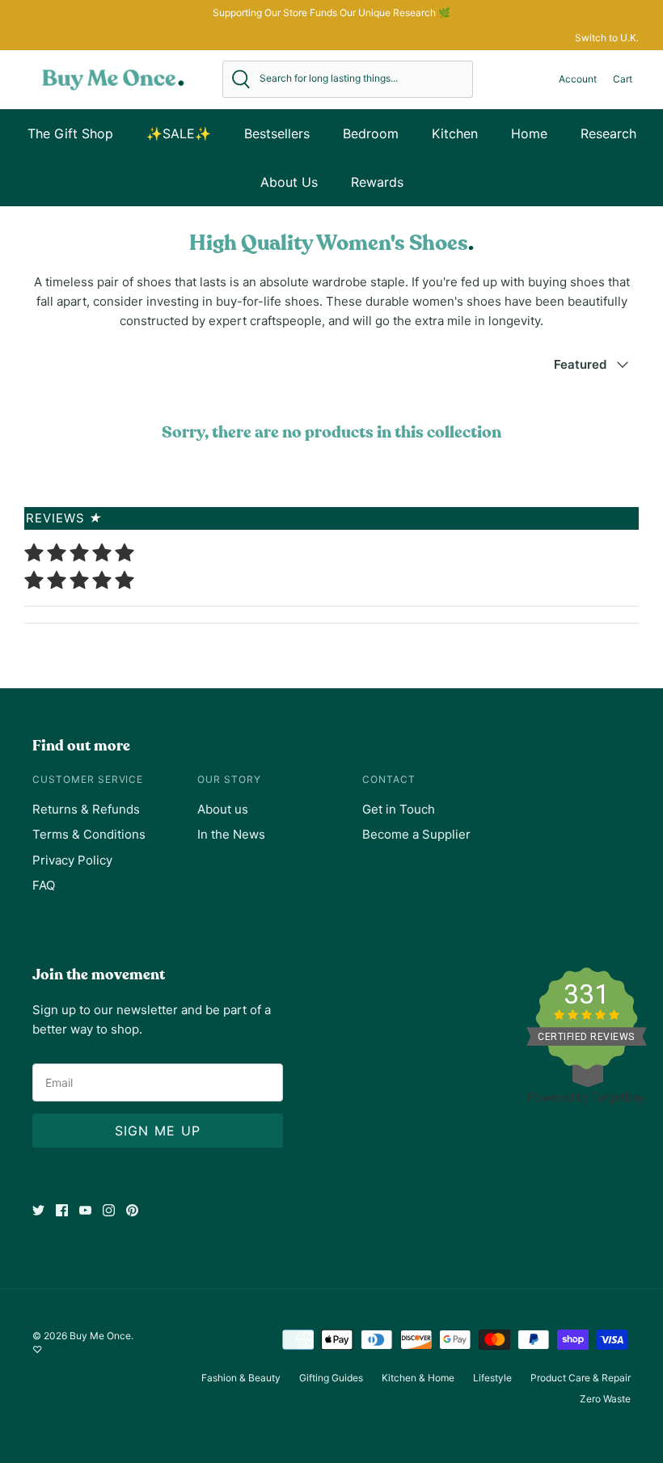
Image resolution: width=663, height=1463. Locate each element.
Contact (389, 779)
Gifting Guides (331, 1378)
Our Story (229, 779)
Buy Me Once (100, 1336)
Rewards (377, 182)
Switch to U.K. (607, 38)
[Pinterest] (132, 1210)
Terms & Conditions (89, 834)
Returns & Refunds (86, 809)
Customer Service (87, 779)
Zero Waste (605, 1399)
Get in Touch (398, 809)
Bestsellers (277, 133)
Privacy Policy (72, 860)
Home (529, 133)
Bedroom (371, 133)
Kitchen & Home (418, 1378)
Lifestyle (492, 1378)
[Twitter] (38, 1210)
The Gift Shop (70, 133)
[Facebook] (62, 1210)
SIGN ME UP (158, 1131)
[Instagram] (109, 1210)
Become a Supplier (416, 834)
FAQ (43, 885)
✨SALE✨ (178, 133)
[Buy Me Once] (113, 79)
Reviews (64, 518)
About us (222, 809)
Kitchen (455, 133)
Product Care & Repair (580, 1378)
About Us (289, 182)
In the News (231, 834)
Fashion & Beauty (241, 1378)
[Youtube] (85, 1210)
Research (608, 133)
